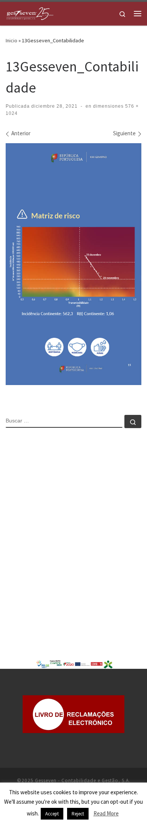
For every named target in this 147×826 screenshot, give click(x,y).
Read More (106, 813)
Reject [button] (78, 814)
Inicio (11, 40)
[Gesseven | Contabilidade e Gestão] (30, 12)
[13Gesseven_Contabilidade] (73, 264)
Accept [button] (52, 814)
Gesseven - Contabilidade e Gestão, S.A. (82, 780)
